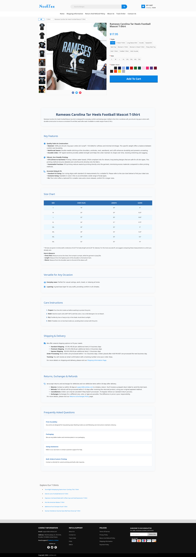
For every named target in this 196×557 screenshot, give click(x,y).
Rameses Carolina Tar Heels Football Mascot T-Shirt (70, 19)
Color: (115, 65)
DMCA (71, 544)
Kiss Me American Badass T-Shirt (54, 502)
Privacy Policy (104, 535)
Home (62, 14)
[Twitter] (76, 92)
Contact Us (132, 14)
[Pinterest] (80, 92)
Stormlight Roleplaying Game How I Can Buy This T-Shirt (62, 489)
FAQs (70, 541)
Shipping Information (75, 14)
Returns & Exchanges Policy (79, 396)
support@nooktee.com (85, 387)
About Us (72, 531)
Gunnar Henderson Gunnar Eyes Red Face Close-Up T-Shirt (62, 511)
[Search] (124, 7)
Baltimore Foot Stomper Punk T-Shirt (56, 506)
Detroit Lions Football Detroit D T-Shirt (56, 494)
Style (112, 39)
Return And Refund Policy (95, 14)
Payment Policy (104, 544)
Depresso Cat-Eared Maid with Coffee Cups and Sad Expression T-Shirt (66, 498)
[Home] (47, 6)
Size (112, 56)
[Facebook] (73, 92)
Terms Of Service (105, 531)
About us (110, 14)
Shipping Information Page (96, 360)
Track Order (121, 14)
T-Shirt (48, 19)
